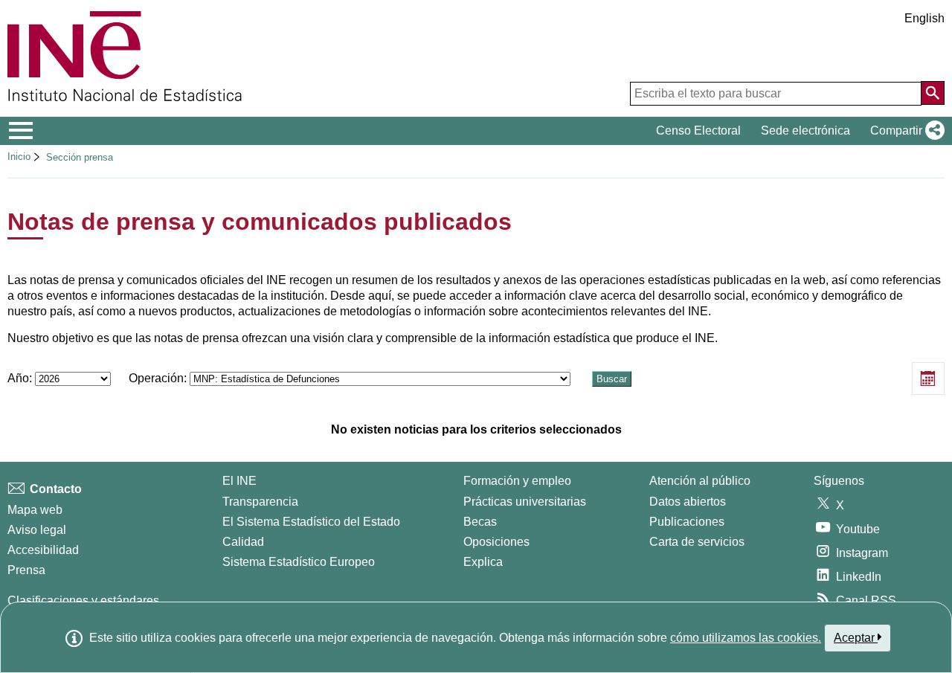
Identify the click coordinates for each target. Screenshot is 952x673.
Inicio (18, 156)
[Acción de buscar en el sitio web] (933, 93)
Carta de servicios (696, 541)
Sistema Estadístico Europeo (298, 562)
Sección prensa (79, 157)
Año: (21, 378)
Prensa (26, 570)
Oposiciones (496, 541)
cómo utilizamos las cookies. (745, 637)
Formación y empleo (517, 480)
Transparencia (260, 501)
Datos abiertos (687, 501)
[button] (904, 130)
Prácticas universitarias (524, 501)
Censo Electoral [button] (698, 130)
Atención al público (699, 480)
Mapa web (34, 509)
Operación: (159, 378)
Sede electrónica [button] (805, 130)
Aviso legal (36, 530)
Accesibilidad (43, 550)
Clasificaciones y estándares (83, 600)
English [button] (924, 18)
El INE (239, 480)
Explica (483, 562)
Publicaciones (686, 521)
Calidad (243, 541)
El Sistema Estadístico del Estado (311, 521)
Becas (480, 521)
